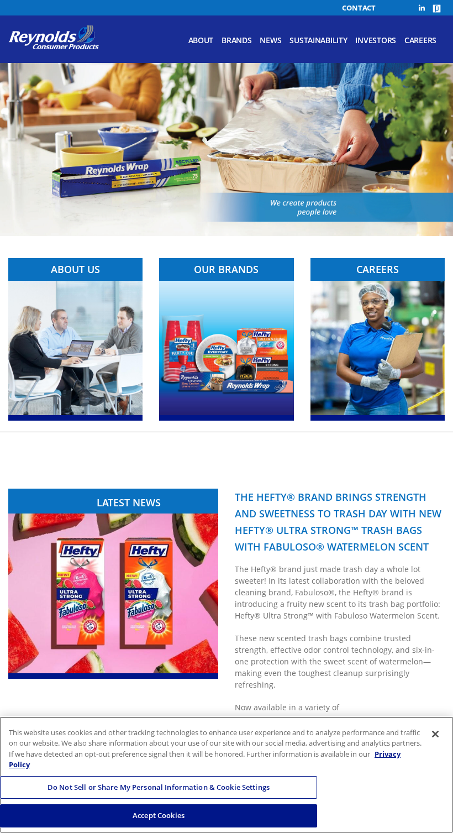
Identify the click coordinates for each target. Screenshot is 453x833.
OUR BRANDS (226, 269)
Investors (375, 40)
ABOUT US (75, 269)
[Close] (435, 734)
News (270, 40)
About (201, 40)
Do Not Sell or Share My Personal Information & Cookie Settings (159, 787)
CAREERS (377, 269)
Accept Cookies (159, 815)
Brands (236, 40)
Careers (420, 40)
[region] (226, 774)
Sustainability (318, 40)
